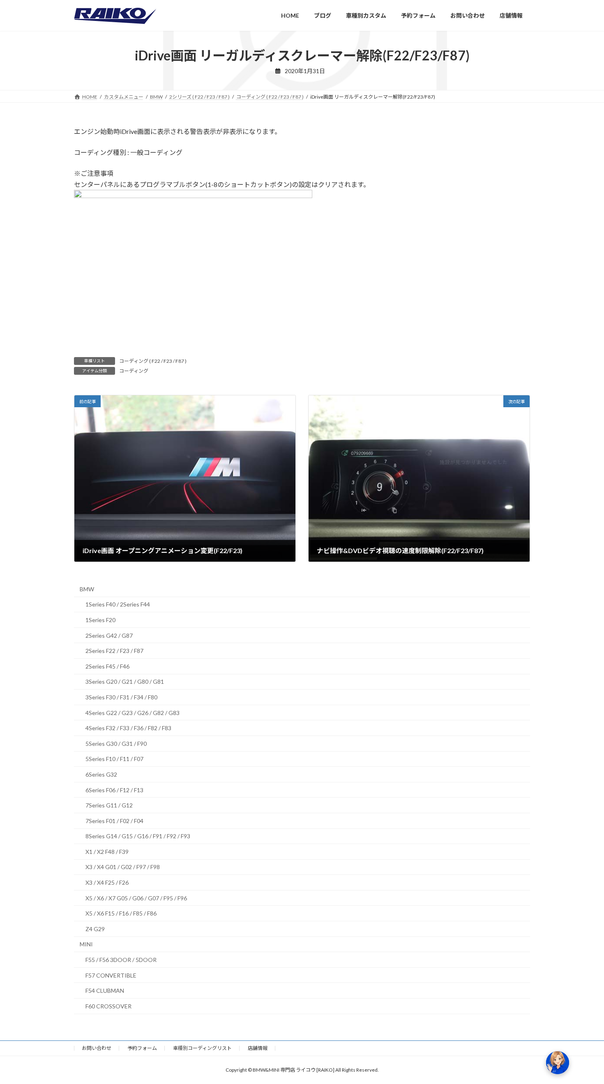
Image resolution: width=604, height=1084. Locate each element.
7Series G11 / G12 (109, 805)
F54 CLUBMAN (104, 990)
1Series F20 (100, 619)
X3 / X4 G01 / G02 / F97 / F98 (122, 867)
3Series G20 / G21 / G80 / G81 (124, 681)
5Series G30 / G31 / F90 (116, 743)
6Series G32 (101, 774)
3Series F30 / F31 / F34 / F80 (121, 697)
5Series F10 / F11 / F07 (114, 759)
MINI (86, 944)
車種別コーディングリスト (202, 1048)
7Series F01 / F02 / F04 (114, 820)
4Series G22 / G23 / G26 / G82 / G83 (132, 712)
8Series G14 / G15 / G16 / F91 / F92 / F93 (137, 836)
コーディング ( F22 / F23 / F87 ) (153, 361)
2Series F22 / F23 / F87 (114, 650)
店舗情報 (257, 1048)
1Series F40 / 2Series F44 (117, 604)
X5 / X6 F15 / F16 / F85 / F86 (121, 913)
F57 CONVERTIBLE (110, 975)
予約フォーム (142, 1048)
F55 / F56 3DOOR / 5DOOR (121, 959)
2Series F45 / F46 (107, 666)
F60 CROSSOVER (108, 1006)
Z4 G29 (95, 928)
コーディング (133, 371)
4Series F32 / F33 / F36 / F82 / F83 (128, 727)
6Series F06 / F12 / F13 (114, 789)
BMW (87, 589)
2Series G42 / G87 (109, 635)
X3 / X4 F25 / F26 (107, 882)
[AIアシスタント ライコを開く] (557, 1062)
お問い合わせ (96, 1048)
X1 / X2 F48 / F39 (107, 851)
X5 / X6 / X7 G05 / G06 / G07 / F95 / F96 (136, 898)
